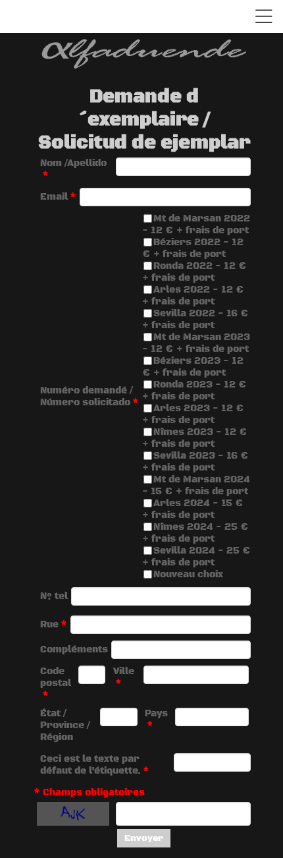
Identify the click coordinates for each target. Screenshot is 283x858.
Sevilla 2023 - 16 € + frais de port (195, 462)
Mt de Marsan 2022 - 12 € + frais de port (196, 225)
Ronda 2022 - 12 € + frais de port (194, 272)
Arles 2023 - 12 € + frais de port (193, 414)
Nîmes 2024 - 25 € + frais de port (195, 533)
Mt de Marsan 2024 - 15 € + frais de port (196, 486)
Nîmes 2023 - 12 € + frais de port (194, 438)
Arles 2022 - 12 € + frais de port (193, 296)
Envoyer (143, 838)
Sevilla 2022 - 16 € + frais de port (195, 319)
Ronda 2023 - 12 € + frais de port (194, 391)
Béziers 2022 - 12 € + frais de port (193, 248)
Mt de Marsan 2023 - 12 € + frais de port (196, 343)
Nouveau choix (188, 575)
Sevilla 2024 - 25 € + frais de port (196, 557)
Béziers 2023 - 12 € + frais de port (193, 367)
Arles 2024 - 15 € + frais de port (193, 509)
